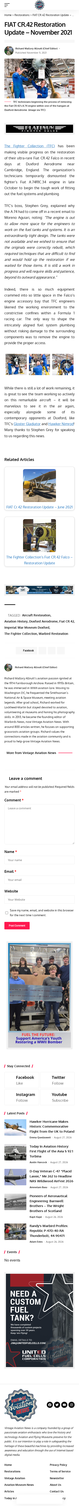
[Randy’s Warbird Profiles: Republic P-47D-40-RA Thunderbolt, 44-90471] (15, 1232)
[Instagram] (21, 1097)
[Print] (48, 1499)
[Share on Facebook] (21, 1499)
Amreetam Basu (38, 1187)
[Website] (68, 667)
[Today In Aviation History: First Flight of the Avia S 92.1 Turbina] (15, 1152)
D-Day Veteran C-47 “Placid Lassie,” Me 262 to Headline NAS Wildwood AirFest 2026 (51, 1176)
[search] (71, 5)
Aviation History (16, 621)
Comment (14, 800)
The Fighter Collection (20, 633)
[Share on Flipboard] (52, 650)
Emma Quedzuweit (40, 1137)
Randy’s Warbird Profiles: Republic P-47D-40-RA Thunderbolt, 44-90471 (49, 1231)
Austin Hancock (38, 1162)
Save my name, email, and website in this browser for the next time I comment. (42, 913)
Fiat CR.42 (66, 621)
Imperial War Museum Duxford (26, 627)
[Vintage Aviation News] (40, 5)
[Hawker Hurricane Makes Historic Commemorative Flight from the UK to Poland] (15, 1127)
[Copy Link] (39, 1499)
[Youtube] (57, 1097)
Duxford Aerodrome (43, 621)
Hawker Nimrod (61, 424)
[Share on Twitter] (30, 1499)
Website (11, 891)
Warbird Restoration (53, 633)
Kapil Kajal (36, 1216)
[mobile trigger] (8, 5)
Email (10, 871)
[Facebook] (73, 667)
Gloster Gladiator (27, 424)
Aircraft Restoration (36, 615)
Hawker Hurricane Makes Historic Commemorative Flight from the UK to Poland (52, 1126)
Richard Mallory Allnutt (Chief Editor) (36, 48)
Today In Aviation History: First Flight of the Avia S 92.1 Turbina (51, 1151)
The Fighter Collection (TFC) (29, 146)
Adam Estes (36, 1241)
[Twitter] (57, 1080)
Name (10, 851)
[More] (58, 1499)
